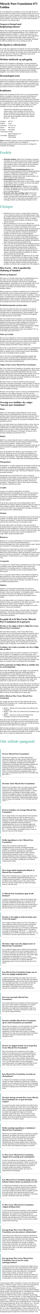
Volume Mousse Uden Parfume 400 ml (11, 1291)
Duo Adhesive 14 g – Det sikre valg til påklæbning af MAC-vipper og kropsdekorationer (19, 1304)
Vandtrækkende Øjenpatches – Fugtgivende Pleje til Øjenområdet (18, 1299)
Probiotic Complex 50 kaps (13, 1284)
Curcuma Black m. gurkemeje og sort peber (14, 1298)
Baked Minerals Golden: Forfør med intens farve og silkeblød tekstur (19, 1300)
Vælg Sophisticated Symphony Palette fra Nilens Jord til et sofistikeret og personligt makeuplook (18, 1294)
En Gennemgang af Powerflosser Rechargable (19, 1286)
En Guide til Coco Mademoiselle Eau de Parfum (18, 1305)
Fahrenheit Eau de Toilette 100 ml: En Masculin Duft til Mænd (20, 1292)
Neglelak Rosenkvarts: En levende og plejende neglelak (22, 1289)
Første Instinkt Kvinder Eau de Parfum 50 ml (24, 1310)
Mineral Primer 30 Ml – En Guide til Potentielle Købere (19, 1307)
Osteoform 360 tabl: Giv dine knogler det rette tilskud (24, 1296)
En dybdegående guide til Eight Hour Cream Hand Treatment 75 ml (20, 1310)
